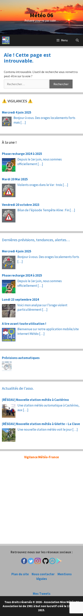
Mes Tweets (41, 593)
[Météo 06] (6, 40)
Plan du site (20, 574)
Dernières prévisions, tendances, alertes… (36, 239)
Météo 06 (41, 15)
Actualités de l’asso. (18, 388)
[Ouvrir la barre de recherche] (77, 40)
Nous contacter (43, 574)
